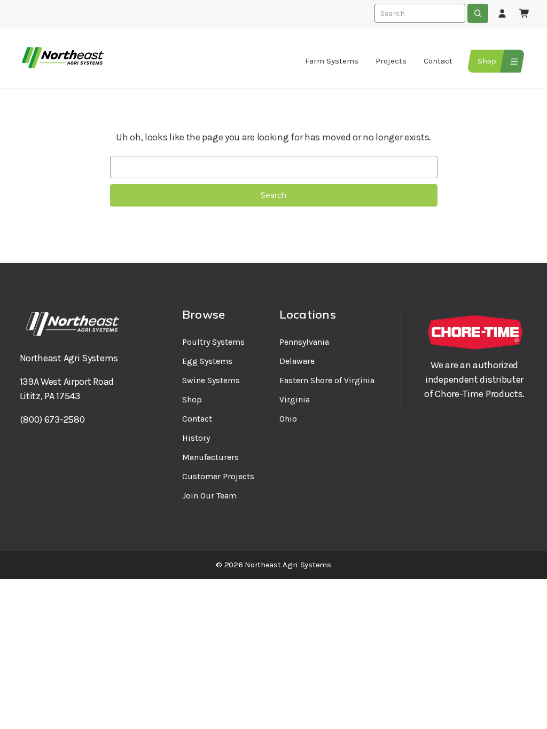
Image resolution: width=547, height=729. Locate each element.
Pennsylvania (304, 342)
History (196, 438)
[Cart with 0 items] (524, 14)
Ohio (288, 419)
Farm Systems (331, 61)
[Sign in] (502, 14)
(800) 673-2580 (52, 419)
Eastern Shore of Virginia (326, 380)
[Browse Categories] (512, 61)
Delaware (297, 361)
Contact (438, 61)
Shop (487, 61)
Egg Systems (207, 361)
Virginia (294, 399)
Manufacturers (210, 457)
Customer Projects (218, 476)
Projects (391, 61)
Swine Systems (211, 380)
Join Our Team (209, 495)
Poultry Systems (213, 342)
